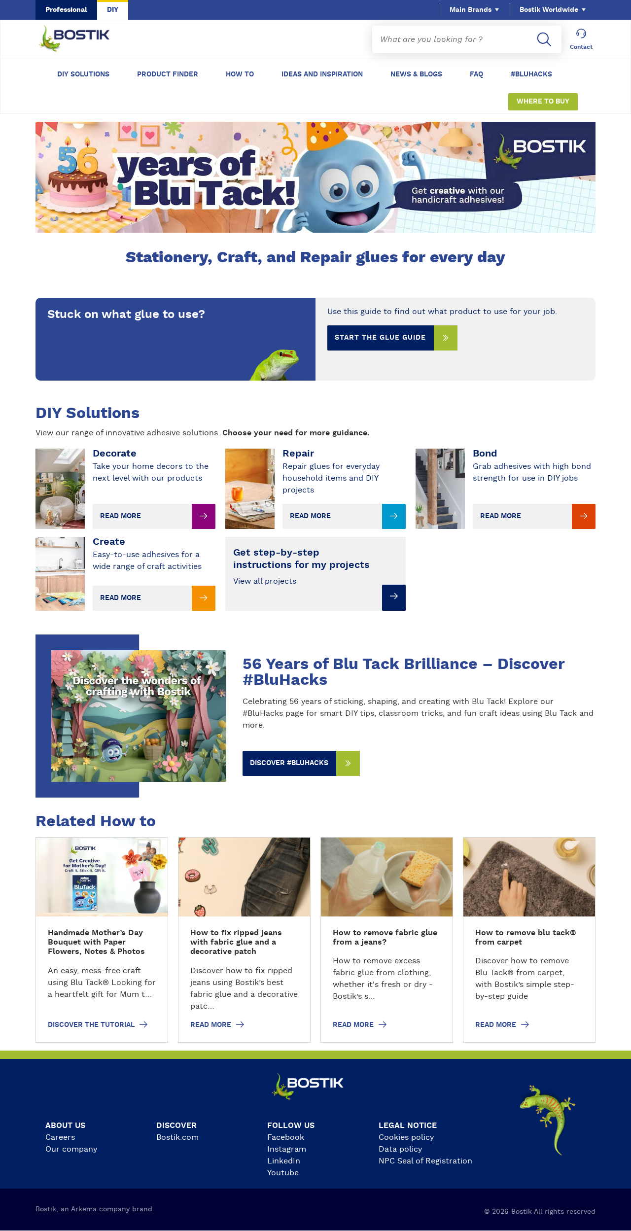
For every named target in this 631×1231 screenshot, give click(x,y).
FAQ (476, 74)
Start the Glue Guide (380, 337)
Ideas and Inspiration (322, 74)
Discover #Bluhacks (289, 763)
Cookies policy (406, 1137)
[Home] (81, 39)
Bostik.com (177, 1137)
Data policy (400, 1149)
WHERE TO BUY (543, 101)
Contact (581, 47)
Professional (66, 9)
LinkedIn (283, 1161)
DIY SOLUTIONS (83, 74)
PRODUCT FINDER (167, 74)
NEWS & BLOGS (416, 74)
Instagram (286, 1149)
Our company (71, 1149)
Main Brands (470, 9)
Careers (60, 1137)
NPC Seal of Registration (425, 1161)
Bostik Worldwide (549, 9)
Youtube (283, 1173)
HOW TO (240, 74)
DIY (112, 9)
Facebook (285, 1137)
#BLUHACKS (531, 74)
